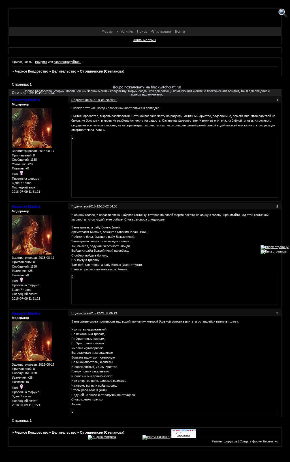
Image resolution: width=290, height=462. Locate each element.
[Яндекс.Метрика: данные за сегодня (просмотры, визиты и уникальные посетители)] (102, 437)
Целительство (64, 71)
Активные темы (144, 40)
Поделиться (80, 206)
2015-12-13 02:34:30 (103, 206)
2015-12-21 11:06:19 (103, 313)
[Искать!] (283, 13)
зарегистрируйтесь (67, 61)
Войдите (41, 61)
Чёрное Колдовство (31, 71)
